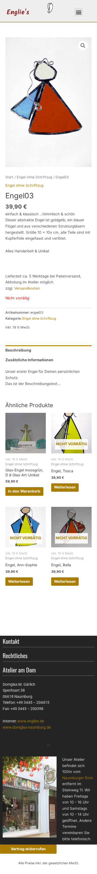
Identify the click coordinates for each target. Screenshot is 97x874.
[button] (78, 12)
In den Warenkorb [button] (24, 491)
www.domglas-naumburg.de (27, 727)
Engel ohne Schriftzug (34, 177)
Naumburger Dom (77, 778)
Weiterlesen (65, 487)
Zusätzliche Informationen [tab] (29, 360)
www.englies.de (31, 721)
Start (9, 177)
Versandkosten (27, 288)
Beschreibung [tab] (18, 350)
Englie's (18, 12)
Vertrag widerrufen (28, 849)
